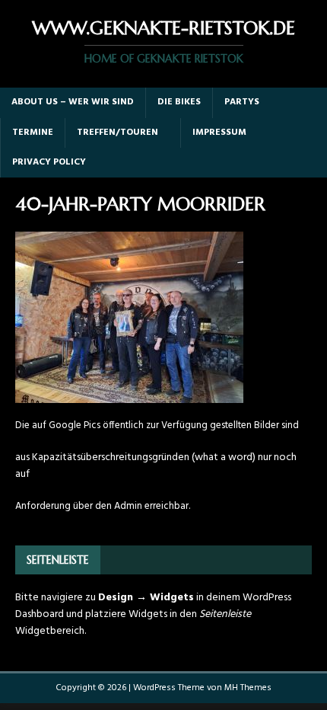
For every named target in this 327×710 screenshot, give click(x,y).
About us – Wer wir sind (72, 102)
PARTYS (241, 102)
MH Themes (247, 688)
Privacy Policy (49, 162)
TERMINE (32, 132)
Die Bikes (179, 102)
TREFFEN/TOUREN (117, 132)
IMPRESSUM (219, 132)
